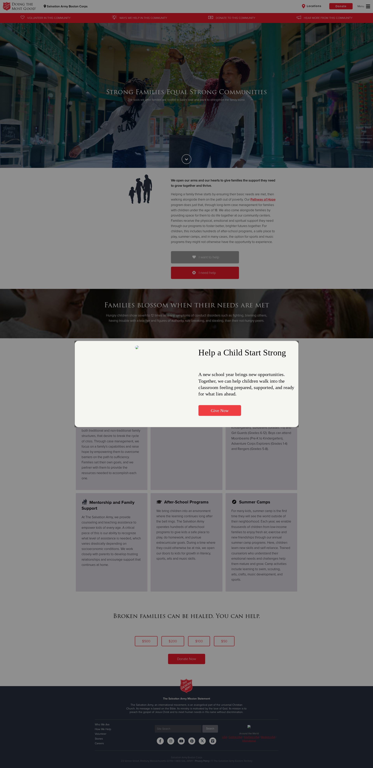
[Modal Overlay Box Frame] (186, 384)
